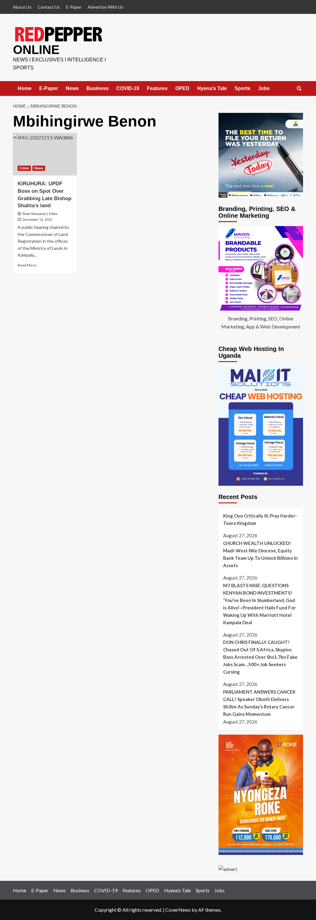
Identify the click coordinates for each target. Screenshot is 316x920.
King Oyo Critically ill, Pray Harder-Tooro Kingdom (260, 519)
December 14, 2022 (37, 219)
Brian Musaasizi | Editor (40, 214)
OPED (182, 88)
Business (97, 88)
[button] (299, 88)
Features (157, 88)
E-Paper (73, 7)
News (72, 88)
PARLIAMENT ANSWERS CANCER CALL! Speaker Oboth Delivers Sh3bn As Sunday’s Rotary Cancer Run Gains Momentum (259, 703)
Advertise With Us (105, 7)
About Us (22, 7)
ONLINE (36, 49)
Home (24, 88)
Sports (242, 88)
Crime (24, 168)
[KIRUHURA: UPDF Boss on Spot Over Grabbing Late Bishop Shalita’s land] (45, 154)
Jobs (264, 88)
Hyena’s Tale (212, 88)
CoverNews (178, 910)
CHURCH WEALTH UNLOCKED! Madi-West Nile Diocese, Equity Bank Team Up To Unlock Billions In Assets (260, 554)
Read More (27, 265)
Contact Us (49, 7)
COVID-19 (127, 88)
